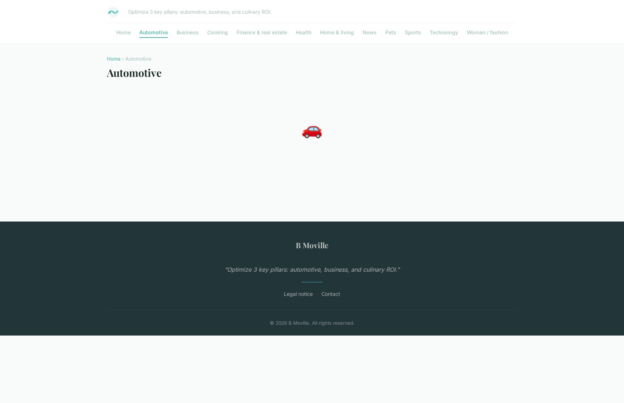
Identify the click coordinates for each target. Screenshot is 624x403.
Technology (444, 32)
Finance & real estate (262, 32)
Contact (330, 294)
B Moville (312, 245)
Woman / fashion (487, 32)
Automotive (153, 32)
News (370, 32)
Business (188, 32)
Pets (390, 32)
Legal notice (298, 294)
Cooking (217, 32)
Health (303, 32)
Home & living (337, 32)
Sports (413, 32)
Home (123, 32)
